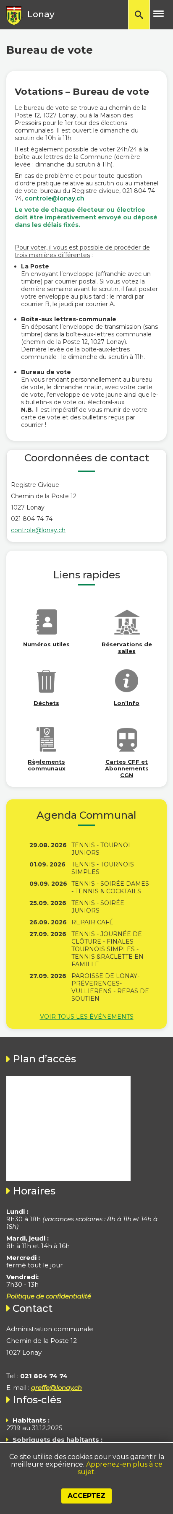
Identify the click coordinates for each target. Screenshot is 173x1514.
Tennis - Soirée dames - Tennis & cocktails (110, 887)
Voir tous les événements (87, 1016)
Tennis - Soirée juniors (97, 906)
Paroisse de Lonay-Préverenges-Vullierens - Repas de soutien (110, 987)
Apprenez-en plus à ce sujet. (120, 1468)
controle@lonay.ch (54, 198)
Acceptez (86, 1496)
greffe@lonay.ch (56, 1388)
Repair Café (92, 922)
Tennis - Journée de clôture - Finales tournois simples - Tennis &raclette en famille (107, 949)
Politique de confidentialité (48, 1296)
